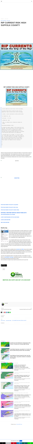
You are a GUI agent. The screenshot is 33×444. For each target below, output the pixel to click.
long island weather (8, 320)
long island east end (21, 372)
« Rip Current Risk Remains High (6, 309)
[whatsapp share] (8, 312)
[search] (31, 1)
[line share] (10, 312)
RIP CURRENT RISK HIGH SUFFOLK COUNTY (19, 320)
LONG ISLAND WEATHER (5, 219)
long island (8, 20)
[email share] (3, 312)
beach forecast (3, 320)
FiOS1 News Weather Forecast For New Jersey (9, 207)
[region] (16, 10)
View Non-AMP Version (19, 424)
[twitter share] (1, 312)
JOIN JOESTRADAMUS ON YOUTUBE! (8, 214)
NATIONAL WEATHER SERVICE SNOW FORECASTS (14, 212)
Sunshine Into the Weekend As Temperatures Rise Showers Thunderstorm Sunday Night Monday (21, 366)
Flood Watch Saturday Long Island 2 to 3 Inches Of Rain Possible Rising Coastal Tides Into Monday (22, 376)
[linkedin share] (6, 312)
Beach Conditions (3, 20)
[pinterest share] (4, 312)
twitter (23, 249)
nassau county (27, 372)
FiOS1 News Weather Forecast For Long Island (9, 204)
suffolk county (16, 373)
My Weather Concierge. (9, 257)
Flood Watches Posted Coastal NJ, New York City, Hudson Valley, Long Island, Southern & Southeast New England (20, 356)
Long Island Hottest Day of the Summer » (25, 309)
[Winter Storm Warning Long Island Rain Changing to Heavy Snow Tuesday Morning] (7, 404)
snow (15, 402)
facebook (18, 249)
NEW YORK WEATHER (5, 222)
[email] (8, 443)
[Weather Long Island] (16, 1)
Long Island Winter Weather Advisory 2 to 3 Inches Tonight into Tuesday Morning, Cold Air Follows (22, 414)
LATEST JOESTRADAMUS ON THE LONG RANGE (10, 217)
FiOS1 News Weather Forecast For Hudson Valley (10, 209)
